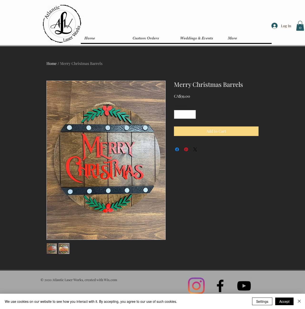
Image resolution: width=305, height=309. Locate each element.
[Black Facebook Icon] (220, 286)
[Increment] (192, 114)
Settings (262, 301)
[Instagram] (196, 286)
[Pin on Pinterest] (186, 149)
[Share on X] (195, 149)
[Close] (299, 301)
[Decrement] (178, 114)
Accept (284, 301)
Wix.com (110, 280)
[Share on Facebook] (177, 149)
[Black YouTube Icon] (244, 286)
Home (51, 63)
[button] (300, 26)
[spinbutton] (185, 114)
